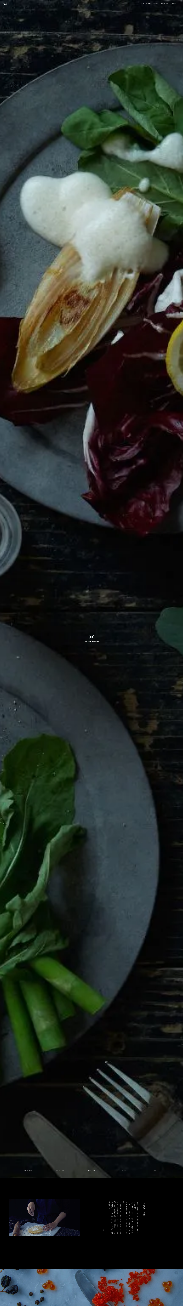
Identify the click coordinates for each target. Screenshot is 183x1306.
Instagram (156, 3)
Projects (148, 3)
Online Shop (165, 3)
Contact (173, 3)
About (142, 3)
